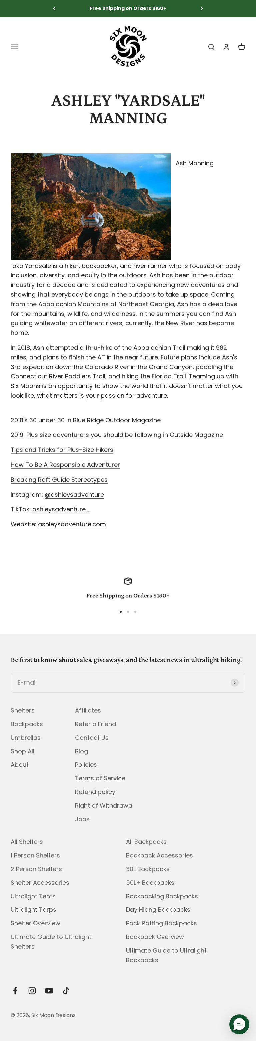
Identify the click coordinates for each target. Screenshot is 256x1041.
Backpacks (27, 724)
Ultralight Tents (33, 896)
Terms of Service (100, 778)
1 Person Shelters (35, 855)
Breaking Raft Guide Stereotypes (59, 479)
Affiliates (88, 710)
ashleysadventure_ (61, 509)
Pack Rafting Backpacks (161, 923)
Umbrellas (26, 737)
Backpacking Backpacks (162, 896)
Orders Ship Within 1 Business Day (128, 9)
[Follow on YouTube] (49, 990)
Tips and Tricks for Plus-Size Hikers (62, 450)
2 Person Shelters (36, 869)
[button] (239, 1024)
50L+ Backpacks (150, 882)
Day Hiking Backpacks (158, 909)
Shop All (22, 751)
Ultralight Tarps (33, 909)
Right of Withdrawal (104, 805)
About (20, 764)
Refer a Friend (95, 724)
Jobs (82, 819)
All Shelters (27, 842)
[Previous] (54, 9)
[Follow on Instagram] (32, 990)
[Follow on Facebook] (15, 990)
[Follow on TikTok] (66, 990)
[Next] (202, 9)
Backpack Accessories (159, 855)
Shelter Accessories (40, 882)
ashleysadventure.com (72, 524)
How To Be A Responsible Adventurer (65, 464)
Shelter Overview (35, 923)
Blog (81, 751)
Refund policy (95, 792)
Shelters (23, 710)
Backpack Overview (155, 937)
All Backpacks (146, 842)
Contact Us (92, 737)
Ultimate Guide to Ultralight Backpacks (166, 955)
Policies (86, 764)
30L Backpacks (148, 869)
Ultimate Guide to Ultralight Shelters (51, 942)
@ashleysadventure (74, 494)
